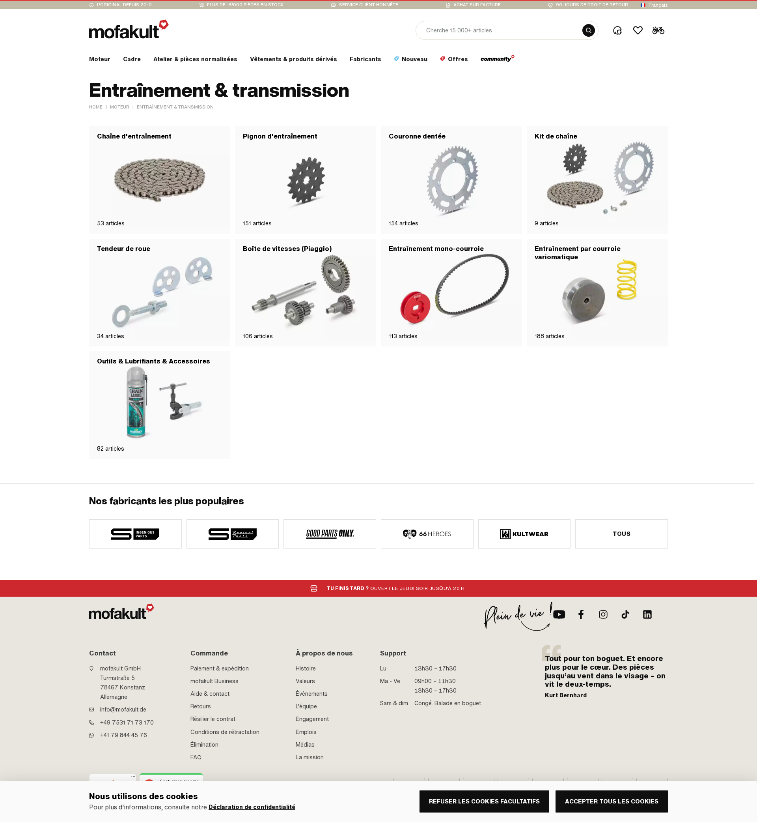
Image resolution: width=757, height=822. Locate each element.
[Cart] (658, 30)
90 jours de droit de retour (592, 4)
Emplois (306, 732)
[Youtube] (559, 614)
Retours (200, 706)
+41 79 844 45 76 (123, 735)
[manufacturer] (135, 534)
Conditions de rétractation (224, 732)
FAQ (195, 757)
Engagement (312, 719)
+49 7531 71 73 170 (127, 723)
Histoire (306, 668)
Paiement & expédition (219, 668)
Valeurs (305, 681)
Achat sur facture (477, 4)
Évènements (312, 694)
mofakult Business (214, 681)
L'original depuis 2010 (124, 4)
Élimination (204, 745)
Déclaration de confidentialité (252, 807)
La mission (310, 757)
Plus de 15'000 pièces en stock (245, 4)
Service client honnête (368, 4)
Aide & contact (209, 694)
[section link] (497, 60)
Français (658, 5)
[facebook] (581, 614)
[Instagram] (603, 614)
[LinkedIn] (647, 614)
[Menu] (133, 778)
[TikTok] (625, 614)
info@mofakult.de (123, 709)
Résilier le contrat (212, 719)
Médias (305, 745)
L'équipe (306, 706)
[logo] (129, 29)
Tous (621, 534)
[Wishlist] (637, 30)
